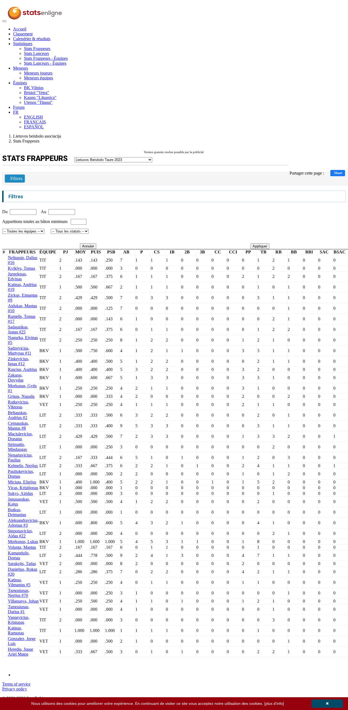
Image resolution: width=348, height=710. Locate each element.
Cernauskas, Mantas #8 (18, 425)
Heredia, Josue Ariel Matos (20, 651)
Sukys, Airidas (20, 493)
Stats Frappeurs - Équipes (46, 58)
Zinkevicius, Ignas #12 (18, 361)
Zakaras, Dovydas (15, 377)
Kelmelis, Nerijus (23, 465)
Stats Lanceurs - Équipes (45, 63)
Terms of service (16, 684)
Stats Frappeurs (37, 48)
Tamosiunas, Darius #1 (18, 609)
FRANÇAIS (35, 122)
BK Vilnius (34, 87)
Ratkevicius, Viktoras (18, 404)
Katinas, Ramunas (16, 630)
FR (15, 112)
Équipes (20, 82)
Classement (23, 34)
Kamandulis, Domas (19, 555)
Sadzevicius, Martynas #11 (19, 350)
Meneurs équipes (38, 78)
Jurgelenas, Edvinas (17, 276)
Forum (18, 107)
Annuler (88, 246)
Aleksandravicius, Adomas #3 (23, 523)
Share (338, 173)
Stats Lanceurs (36, 53)
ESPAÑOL (34, 127)
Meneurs (20, 68)
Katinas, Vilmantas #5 (19, 582)
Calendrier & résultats (31, 38)
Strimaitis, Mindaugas (17, 447)
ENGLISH (33, 117)
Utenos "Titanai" (38, 102)
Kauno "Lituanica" (40, 97)
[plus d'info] (274, 703)
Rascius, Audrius (22, 369)
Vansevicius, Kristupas (18, 620)
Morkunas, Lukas (23, 541)
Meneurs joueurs (38, 73)
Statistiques (22, 43)
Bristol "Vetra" (36, 92)
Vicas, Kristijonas (23, 487)
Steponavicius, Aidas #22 (20, 533)
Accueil (19, 29)
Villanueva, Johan (23, 601)
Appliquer (260, 246)
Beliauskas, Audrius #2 (17, 415)
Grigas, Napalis (21, 396)
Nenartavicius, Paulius (20, 457)
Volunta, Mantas (22, 547)
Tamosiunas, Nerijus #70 (18, 593)
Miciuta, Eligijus (22, 482)
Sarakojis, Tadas (22, 563)
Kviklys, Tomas (21, 268)
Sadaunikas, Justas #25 (18, 329)
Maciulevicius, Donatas (20, 436)
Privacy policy (14, 689)
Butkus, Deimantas (17, 512)
